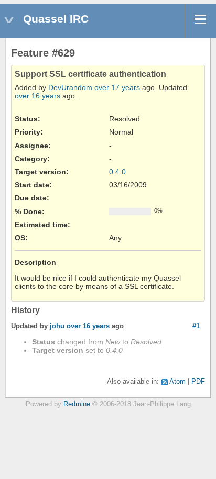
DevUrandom (70, 87)
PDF (198, 381)
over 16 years (37, 96)
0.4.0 (117, 172)
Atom (177, 381)
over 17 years (117, 87)
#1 (196, 326)
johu (57, 326)
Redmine (76, 404)
